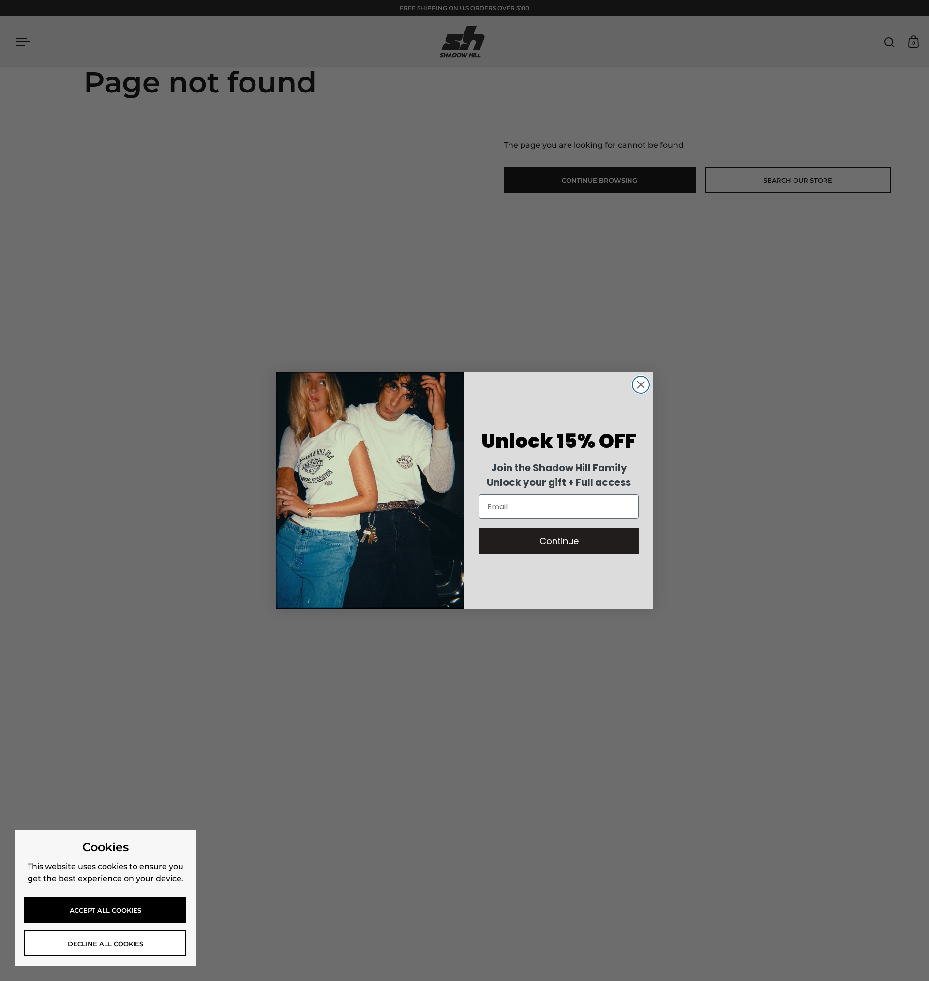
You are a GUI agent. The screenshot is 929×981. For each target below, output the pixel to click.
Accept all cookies (105, 910)
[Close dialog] (640, 384)
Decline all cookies (105, 944)
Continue (559, 541)
